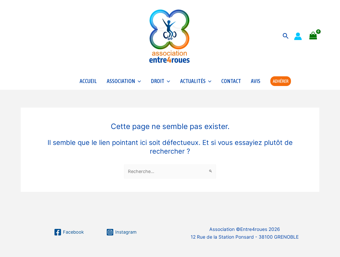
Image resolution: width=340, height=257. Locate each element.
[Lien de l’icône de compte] (298, 36)
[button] (286, 36)
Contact (231, 81)
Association (121, 81)
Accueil (88, 81)
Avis (255, 81)
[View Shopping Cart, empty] (313, 36)
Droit (157, 81)
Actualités (193, 81)
